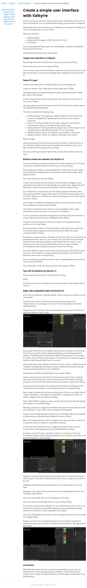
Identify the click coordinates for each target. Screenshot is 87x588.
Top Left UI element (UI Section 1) (10, 19)
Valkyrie (12, 3)
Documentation (24, 3)
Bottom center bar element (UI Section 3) (10, 17)
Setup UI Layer (9, 14)
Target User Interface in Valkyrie (10, 12)
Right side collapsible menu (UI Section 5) (10, 21)
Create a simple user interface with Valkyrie (8, 9)
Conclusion (8, 24)
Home (3, 3)
